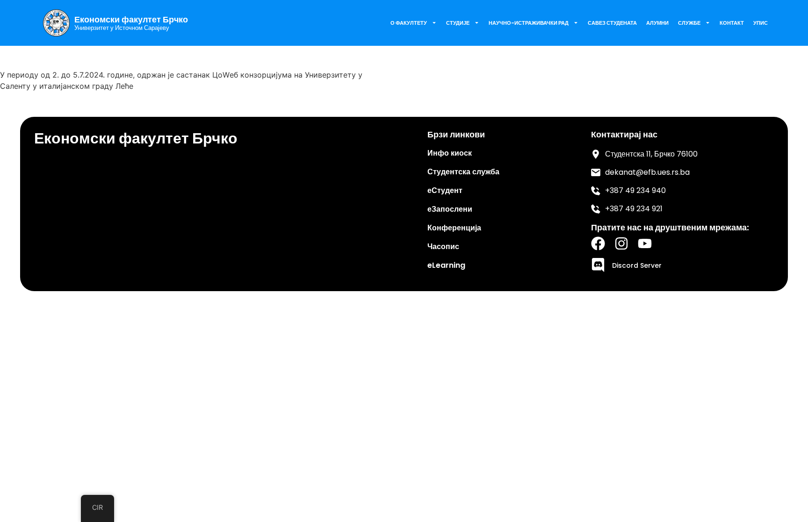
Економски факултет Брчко (131, 19)
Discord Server (637, 265)
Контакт (732, 23)
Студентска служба (463, 171)
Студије (457, 23)
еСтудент (444, 190)
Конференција (454, 227)
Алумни (657, 23)
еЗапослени (449, 209)
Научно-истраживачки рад (529, 23)
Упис (760, 23)
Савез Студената (612, 23)
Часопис (443, 246)
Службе (689, 23)
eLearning (446, 265)
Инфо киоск (449, 153)
